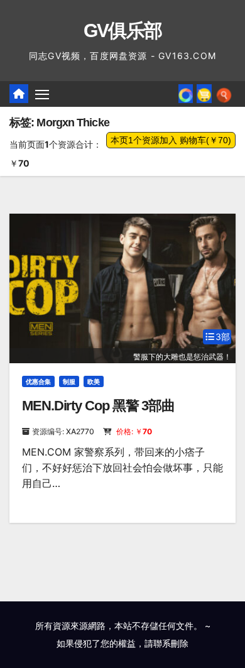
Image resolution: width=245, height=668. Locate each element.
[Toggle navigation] (42, 94)
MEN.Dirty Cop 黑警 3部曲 (98, 405)
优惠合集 (38, 381)
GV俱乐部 (123, 30)
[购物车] (204, 93)
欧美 (93, 381)
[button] (224, 93)
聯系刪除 (170, 643)
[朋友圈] (185, 93)
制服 (69, 381)
